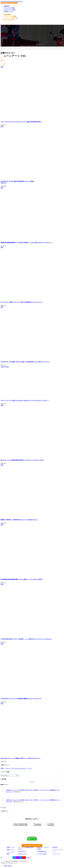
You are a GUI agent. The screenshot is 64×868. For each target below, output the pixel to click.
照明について (11, 849)
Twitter (37, 824)
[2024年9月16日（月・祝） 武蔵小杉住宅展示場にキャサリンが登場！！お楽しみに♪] (32, 153)
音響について (11, 847)
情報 (2, 126)
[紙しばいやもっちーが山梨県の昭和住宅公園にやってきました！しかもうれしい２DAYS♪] (32, 431)
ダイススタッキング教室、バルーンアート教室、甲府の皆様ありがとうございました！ (22, 302)
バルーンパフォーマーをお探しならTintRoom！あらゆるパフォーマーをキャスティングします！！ (25, 400)
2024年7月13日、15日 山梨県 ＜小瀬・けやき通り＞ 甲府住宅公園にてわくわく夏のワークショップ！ (25, 361)
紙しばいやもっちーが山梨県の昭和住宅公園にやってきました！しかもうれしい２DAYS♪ (22, 460)
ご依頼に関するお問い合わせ (9, 3)
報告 (2, 60)
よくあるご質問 (41, 854)
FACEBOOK (20, 824)
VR (13, 768)
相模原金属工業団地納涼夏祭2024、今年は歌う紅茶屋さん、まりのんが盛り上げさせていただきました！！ (27, 242)
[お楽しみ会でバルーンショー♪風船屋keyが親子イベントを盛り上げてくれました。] (32, 730)
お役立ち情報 (5, 366)
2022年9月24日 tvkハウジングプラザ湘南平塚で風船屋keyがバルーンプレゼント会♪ (21, 698)
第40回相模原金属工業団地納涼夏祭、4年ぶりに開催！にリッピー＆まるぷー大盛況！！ (22, 579)
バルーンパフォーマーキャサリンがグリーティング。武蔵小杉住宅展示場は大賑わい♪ (21, 121)
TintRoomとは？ (22, 854)
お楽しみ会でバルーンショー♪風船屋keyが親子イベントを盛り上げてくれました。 (21, 758)
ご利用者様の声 (41, 851)
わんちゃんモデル (20, 768)
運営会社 (55, 847)
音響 (2, 768)
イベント (29, 768)
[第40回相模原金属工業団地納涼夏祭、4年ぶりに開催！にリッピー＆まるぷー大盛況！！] (32, 551)
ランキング (7, 768)
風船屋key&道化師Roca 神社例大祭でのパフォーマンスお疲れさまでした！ (19, 519)
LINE (51, 824)
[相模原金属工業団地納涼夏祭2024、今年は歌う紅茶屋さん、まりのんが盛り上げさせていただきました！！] (32, 214)
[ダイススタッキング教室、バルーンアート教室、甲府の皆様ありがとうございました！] (32, 274)
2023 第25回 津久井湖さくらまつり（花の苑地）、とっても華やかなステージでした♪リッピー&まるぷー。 (27, 639)
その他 (3, 65)
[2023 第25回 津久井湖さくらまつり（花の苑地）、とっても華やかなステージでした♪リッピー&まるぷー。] (32, 610)
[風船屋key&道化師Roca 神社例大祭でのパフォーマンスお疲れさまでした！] (32, 491)
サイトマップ (56, 854)
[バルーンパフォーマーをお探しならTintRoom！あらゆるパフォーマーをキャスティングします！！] (32, 383)
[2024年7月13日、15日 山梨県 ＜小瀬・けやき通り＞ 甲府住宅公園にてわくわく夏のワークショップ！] (32, 333)
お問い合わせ (22, 851)
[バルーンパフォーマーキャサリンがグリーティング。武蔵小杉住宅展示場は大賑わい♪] (32, 93)
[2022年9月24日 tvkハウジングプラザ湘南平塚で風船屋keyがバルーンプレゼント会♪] (32, 670)
